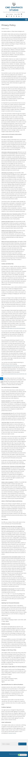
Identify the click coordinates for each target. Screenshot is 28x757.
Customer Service (12, 733)
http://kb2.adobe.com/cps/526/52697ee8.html (15, 328)
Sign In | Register (9, 14)
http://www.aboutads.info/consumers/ (11, 365)
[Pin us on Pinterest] (16, 16)
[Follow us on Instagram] (13, 16)
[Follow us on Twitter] (11, 16)
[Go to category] (22, 744)
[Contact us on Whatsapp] (21, 16)
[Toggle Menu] (26, 19)
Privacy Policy (18, 111)
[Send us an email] (6, 16)
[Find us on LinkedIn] (18, 16)
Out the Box (16, 754)
